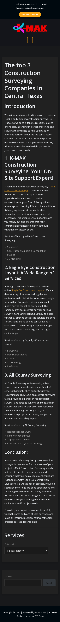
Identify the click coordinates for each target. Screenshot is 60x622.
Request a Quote (30, 14)
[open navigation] (30, 40)
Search (8, 576)
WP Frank (39, 616)
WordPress (40, 612)
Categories (10, 544)
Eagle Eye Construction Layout (28, 290)
